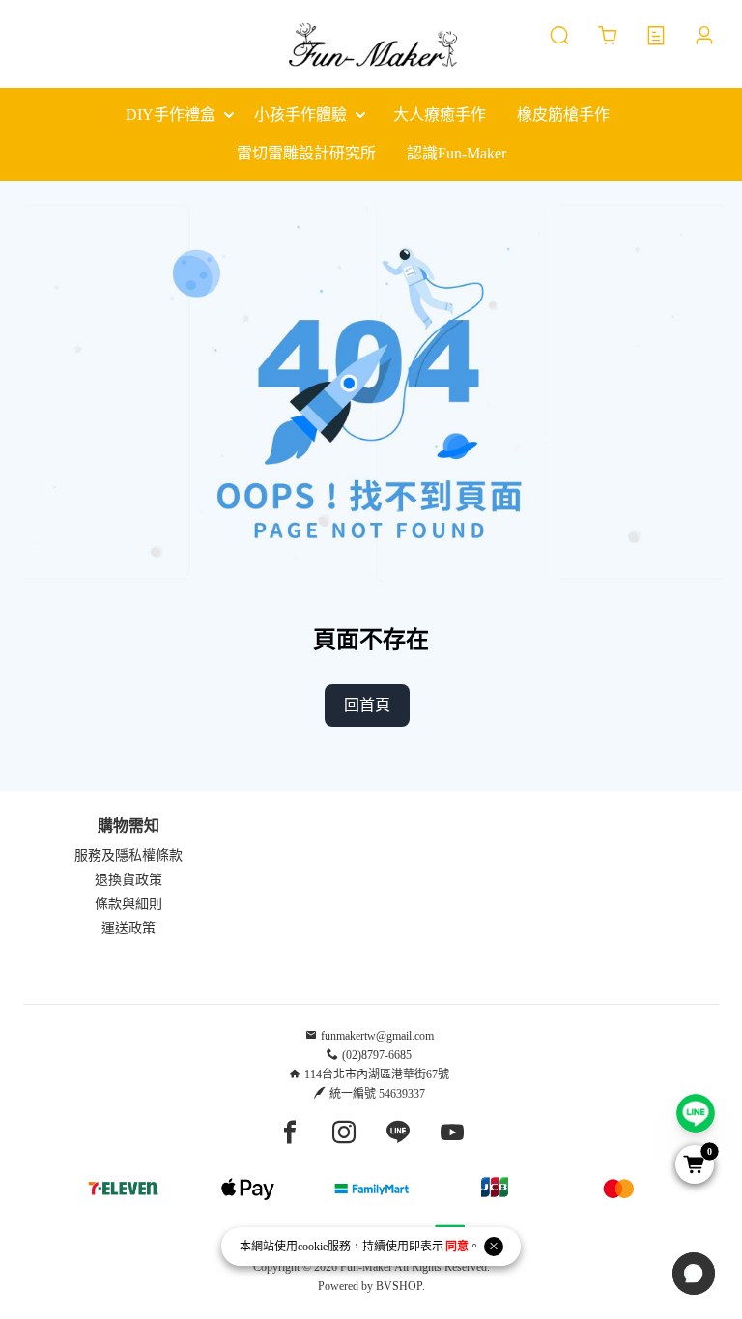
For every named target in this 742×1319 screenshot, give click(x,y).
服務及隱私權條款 (128, 855)
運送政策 (128, 928)
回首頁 (367, 705)
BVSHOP (399, 1286)
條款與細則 (128, 904)
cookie (313, 1246)
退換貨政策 (128, 880)
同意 (457, 1246)
